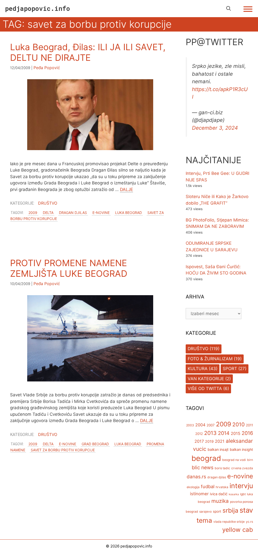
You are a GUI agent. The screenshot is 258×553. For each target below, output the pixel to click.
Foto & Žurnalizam (210, 358)
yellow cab (237, 529)
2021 (219, 441)
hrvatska (222, 487)
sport (217, 511)
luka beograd (128, 212)
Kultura (198, 368)
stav (246, 510)
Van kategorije (206, 378)
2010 (238, 424)
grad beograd (95, 444)
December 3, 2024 (215, 128)
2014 (224, 433)
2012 (199, 434)
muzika (220, 501)
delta (48, 212)
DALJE (126, 189)
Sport (230, 368)
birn (250, 460)
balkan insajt (218, 449)
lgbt (243, 494)
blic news (202, 467)
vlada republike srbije (229, 521)
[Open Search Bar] (228, 8)
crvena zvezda (242, 468)
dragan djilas (73, 212)
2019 (209, 441)
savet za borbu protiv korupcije (63, 450)
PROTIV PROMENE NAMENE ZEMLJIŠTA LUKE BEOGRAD (68, 268)
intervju (241, 486)
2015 (235, 433)
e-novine (101, 212)
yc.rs (249, 521)
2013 (210, 433)
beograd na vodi (234, 460)
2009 (32, 212)
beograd (206, 458)
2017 (199, 441)
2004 (200, 424)
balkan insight (241, 449)
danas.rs (196, 477)
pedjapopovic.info (37, 8)
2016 (247, 433)
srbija (230, 510)
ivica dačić (219, 494)
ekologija (193, 487)
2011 (249, 425)
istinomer (199, 493)
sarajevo (205, 511)
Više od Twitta (205, 388)
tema (204, 520)
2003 (190, 425)
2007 (211, 425)
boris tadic (222, 468)
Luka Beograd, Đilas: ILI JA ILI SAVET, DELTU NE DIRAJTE (88, 52)
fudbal (207, 486)
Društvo (47, 203)
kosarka (234, 494)
